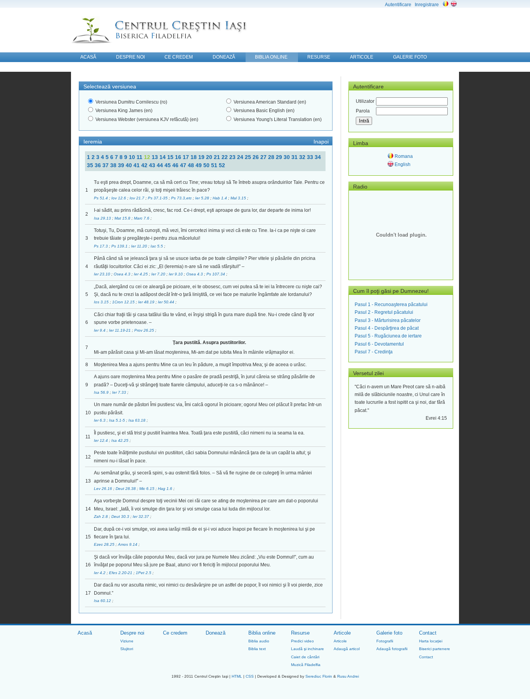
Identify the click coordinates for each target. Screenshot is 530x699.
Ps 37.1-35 (158, 198)
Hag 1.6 (165, 488)
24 (241, 157)
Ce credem (175, 633)
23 (233, 157)
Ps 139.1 (120, 246)
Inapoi (321, 141)
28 (272, 157)
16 (179, 157)
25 (249, 157)
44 (161, 165)
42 (145, 165)
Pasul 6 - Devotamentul (379, 344)
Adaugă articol (347, 649)
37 (106, 165)
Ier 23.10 (102, 274)
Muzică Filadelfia (305, 665)
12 (148, 157)
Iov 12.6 (119, 198)
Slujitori (126, 649)
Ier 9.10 (176, 274)
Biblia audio (258, 641)
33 (311, 157)
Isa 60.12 (103, 601)
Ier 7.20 (158, 274)
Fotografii (384, 641)
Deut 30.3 (120, 516)
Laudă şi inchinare (307, 649)
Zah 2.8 (101, 516)
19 (202, 157)
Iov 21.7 (137, 198)
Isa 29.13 (103, 218)
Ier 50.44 (166, 302)
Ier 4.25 (141, 274)
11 (140, 157)
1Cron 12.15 (124, 302)
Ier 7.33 (119, 392)
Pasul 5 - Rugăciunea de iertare (388, 336)
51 (215, 165)
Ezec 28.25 (105, 544)
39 (122, 165)
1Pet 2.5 (144, 573)
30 (287, 157)
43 (153, 165)
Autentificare (398, 4)
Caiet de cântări (305, 657)
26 (256, 157)
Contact (427, 633)
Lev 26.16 (103, 488)
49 (199, 165)
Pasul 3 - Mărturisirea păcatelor (388, 320)
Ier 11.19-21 (120, 330)
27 (264, 157)
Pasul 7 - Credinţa (374, 352)
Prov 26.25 (144, 330)
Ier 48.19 (147, 302)
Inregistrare (427, 4)
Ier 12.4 (101, 440)
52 (222, 165)
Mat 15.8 (123, 218)
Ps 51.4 (101, 198)
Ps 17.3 (101, 246)
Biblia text (257, 649)
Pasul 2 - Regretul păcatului (384, 312)
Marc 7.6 (142, 218)
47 (184, 165)
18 (194, 157)
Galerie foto (389, 633)
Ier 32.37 (141, 516)
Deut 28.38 (126, 488)
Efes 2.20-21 (121, 573)
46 (176, 165)
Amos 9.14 (128, 544)
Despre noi (132, 633)
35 (91, 165)
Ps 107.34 (216, 274)
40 (129, 165)
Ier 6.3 (100, 420)
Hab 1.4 (220, 198)
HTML (237, 676)
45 (168, 165)
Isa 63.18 (137, 420)
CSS (250, 676)
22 (225, 157)
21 (218, 157)
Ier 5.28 (202, 198)
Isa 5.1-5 (117, 420)
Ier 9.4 (100, 330)
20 (210, 157)
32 (303, 157)
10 (133, 157)
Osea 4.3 (123, 274)
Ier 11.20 (139, 246)
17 (187, 157)
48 (192, 165)
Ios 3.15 (102, 302)
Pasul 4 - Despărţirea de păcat (387, 328)
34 (318, 157)
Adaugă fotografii (391, 649)
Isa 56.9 (102, 392)
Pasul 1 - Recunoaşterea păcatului (391, 304)
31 (295, 157)
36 (98, 165)
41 (137, 165)
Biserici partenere (434, 649)
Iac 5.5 (157, 246)
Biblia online (261, 633)
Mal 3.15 (238, 198)
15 (171, 157)
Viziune (126, 641)
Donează (215, 633)
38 (114, 165)
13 (155, 157)
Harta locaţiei (430, 641)
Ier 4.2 (100, 573)
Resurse (300, 633)
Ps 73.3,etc (182, 198)
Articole (342, 633)
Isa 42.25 (120, 440)
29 (280, 157)
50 (207, 165)
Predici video (302, 641)
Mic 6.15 (147, 488)
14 (163, 157)
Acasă (85, 633)
